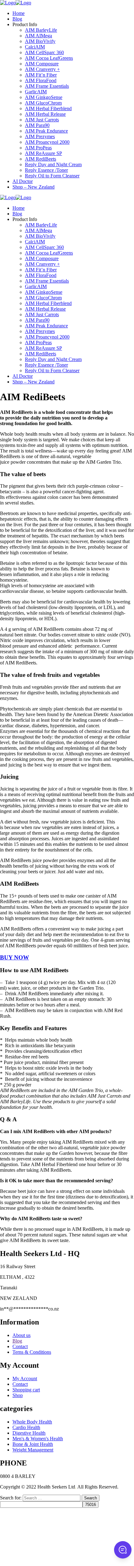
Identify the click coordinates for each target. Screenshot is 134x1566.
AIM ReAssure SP (43, 153)
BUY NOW (14, 957)
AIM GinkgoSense (43, 97)
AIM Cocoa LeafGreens (49, 58)
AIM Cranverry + (42, 69)
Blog (17, 18)
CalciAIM (35, 46)
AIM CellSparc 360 (44, 52)
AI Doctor (22, 181)
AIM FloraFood (40, 80)
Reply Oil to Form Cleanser (52, 175)
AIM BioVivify (40, 41)
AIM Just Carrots (42, 119)
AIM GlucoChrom (43, 102)
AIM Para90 (37, 125)
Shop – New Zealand (33, 187)
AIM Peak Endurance (46, 131)
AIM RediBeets (40, 159)
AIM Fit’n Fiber (41, 74)
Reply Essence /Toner (46, 170)
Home (18, 13)
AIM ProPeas (38, 147)
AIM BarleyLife (41, 30)
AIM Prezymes (40, 136)
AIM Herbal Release (45, 114)
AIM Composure (42, 63)
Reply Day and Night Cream (53, 164)
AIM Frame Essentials (47, 86)
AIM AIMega (38, 35)
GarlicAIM (36, 91)
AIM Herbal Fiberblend (48, 108)
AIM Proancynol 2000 (47, 142)
